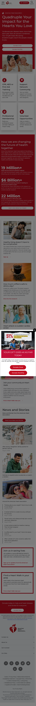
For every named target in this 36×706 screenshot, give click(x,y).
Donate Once (18, 367)
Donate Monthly (18, 373)
